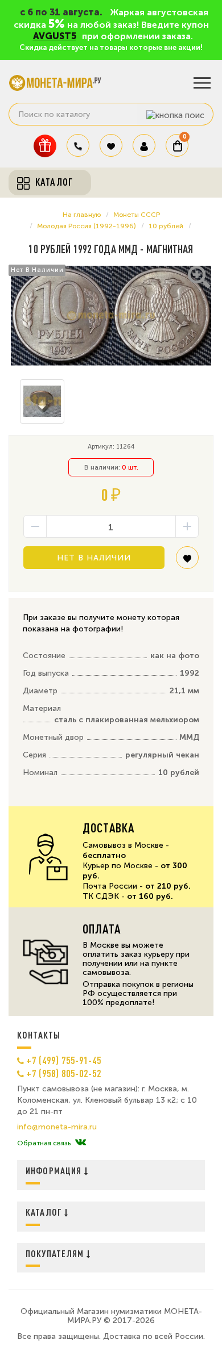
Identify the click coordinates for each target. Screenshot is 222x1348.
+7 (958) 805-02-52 (63, 1073)
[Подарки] (45, 146)
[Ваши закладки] (111, 145)
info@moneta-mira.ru (57, 1127)
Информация (55, 1170)
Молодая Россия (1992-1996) (86, 226)
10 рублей (166, 226)
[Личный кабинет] (144, 145)
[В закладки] (187, 561)
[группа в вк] (80, 1143)
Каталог (45, 1212)
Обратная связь (44, 1143)
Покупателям (56, 1253)
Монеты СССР (136, 215)
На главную (82, 215)
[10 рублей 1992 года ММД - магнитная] (111, 315)
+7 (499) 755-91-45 (63, 1060)
